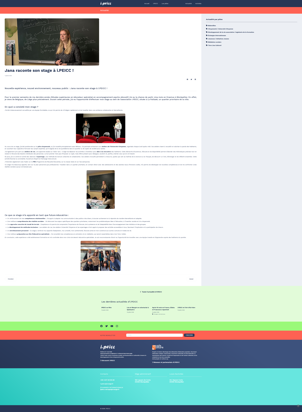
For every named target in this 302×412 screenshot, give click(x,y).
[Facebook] (187, 79)
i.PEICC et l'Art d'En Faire (186, 307)
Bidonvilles (212, 25)
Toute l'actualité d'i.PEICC (151, 292)
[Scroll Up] (298, 405)
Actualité (188, 3)
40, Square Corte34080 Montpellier (176, 381)
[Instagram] (117, 326)
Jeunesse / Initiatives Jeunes (218, 39)
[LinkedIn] (195, 79)
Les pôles (165, 3)
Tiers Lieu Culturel (214, 45)
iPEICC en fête (106, 307)
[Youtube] (111, 326)
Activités (198, 3)
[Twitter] (191, 79)
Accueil (146, 3)
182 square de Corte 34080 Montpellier (143, 381)
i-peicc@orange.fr (106, 384)
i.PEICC (155, 3)
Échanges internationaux (217, 35)
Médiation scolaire (214, 42)
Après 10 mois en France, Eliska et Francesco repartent (163, 308)
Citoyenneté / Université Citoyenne (220, 29)
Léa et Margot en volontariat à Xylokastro (138, 308)
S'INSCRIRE (189, 335)
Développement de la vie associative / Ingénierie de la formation (231, 32)
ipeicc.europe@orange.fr (109, 389)
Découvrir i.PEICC (108, 360)
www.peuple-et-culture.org (160, 358)
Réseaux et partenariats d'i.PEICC (167, 362)
